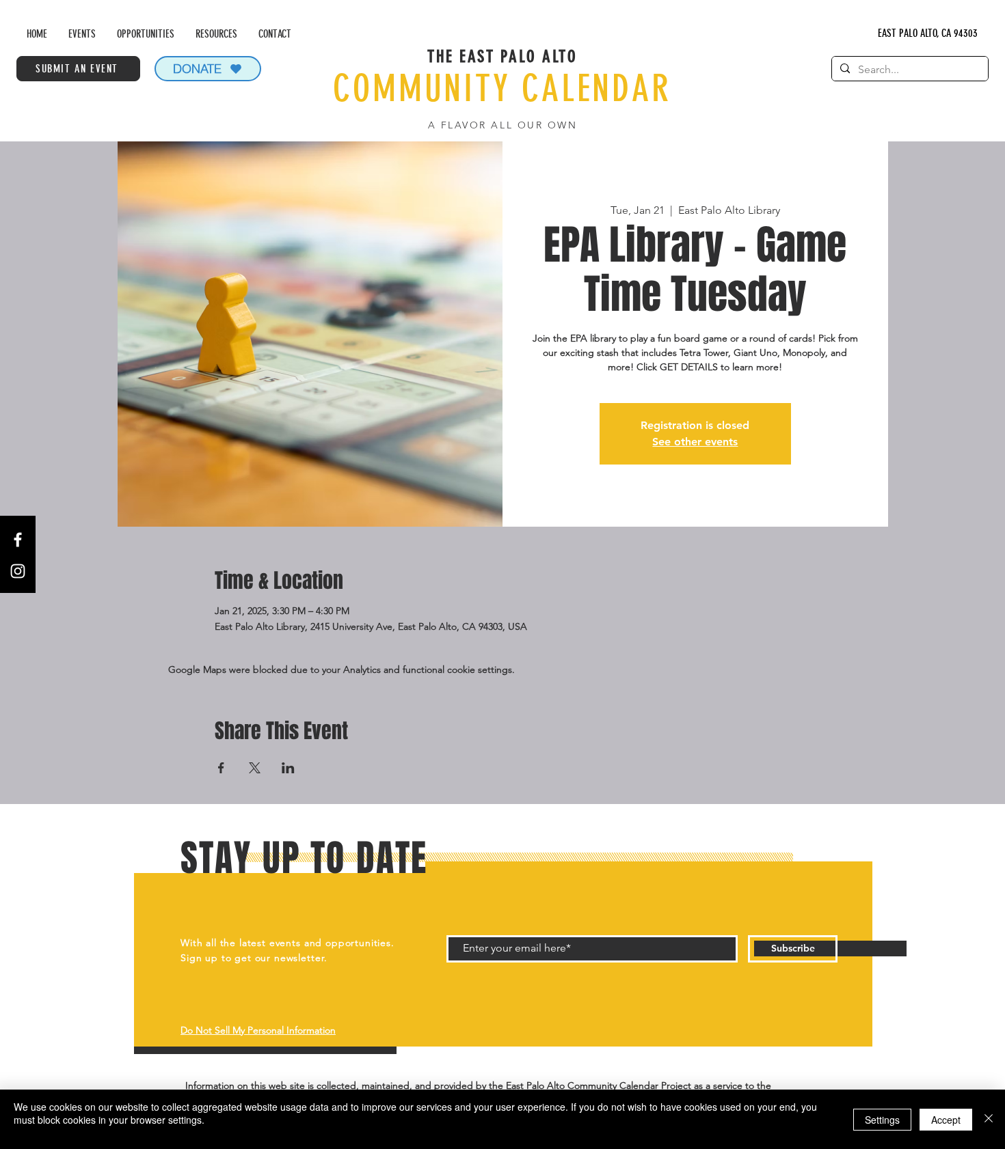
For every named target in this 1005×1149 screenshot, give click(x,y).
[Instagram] (17, 571)
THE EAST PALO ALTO (502, 56)
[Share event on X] (254, 767)
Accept (946, 1119)
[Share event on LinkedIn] (288, 767)
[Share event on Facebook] (221, 767)
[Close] (988, 1119)
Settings (882, 1119)
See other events (695, 441)
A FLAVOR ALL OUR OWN (502, 125)
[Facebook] (17, 539)
